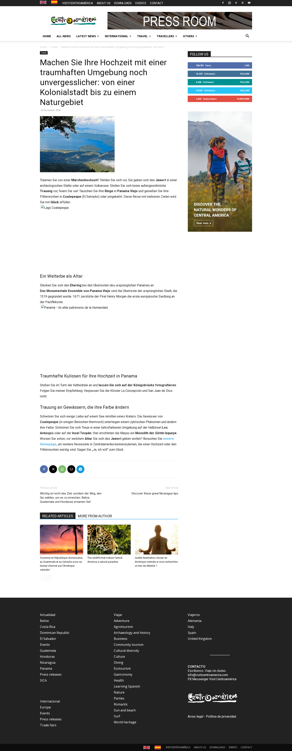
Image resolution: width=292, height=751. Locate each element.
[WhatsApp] (62, 469)
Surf (117, 716)
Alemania (194, 621)
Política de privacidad (221, 716)
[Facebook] (223, 3)
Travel (54, 47)
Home (43, 47)
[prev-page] (42, 577)
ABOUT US (103, 3)
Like (247, 65)
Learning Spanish (127, 686)
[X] (243, 3)
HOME (47, 36)
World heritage (125, 722)
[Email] (71, 469)
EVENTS (140, 3)
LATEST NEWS (86, 36)
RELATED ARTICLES (57, 516)
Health (119, 680)
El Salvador (48, 638)
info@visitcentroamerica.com (208, 675)
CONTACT (156, 3)
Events (45, 644)
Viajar (118, 615)
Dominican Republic (54, 632)
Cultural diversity (126, 650)
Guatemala (48, 650)
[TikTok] (236, 3)
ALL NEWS (64, 36)
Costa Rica (47, 627)
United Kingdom (200, 638)
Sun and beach (125, 710)
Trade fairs (48, 725)
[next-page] (48, 577)
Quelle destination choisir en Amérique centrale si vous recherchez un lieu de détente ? (156, 561)
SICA (43, 680)
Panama (46, 668)
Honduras (47, 656)
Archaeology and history (132, 632)
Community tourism (128, 644)
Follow (244, 73)
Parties (119, 698)
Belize (44, 621)
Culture (119, 656)
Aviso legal (195, 716)
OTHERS (188, 36)
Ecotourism (122, 668)
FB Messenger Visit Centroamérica (212, 679)
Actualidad (47, 615)
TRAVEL (142, 36)
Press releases (51, 674)
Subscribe (243, 98)
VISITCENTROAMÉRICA (77, 3)
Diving (118, 662)
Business (120, 638)
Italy (191, 627)
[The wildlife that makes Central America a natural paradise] (109, 539)
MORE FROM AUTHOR (95, 516)
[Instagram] (229, 3)
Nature (119, 692)
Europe (45, 707)
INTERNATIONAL (116, 36)
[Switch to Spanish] (54, 2)
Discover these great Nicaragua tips (155, 493)
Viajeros (194, 615)
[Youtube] (249, 3)
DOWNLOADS (123, 3)
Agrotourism (123, 627)
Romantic (121, 704)
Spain (192, 632)
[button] (247, 36)
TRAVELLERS (165, 36)
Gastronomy (123, 674)
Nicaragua (47, 662)
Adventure (121, 621)
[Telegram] (80, 469)
